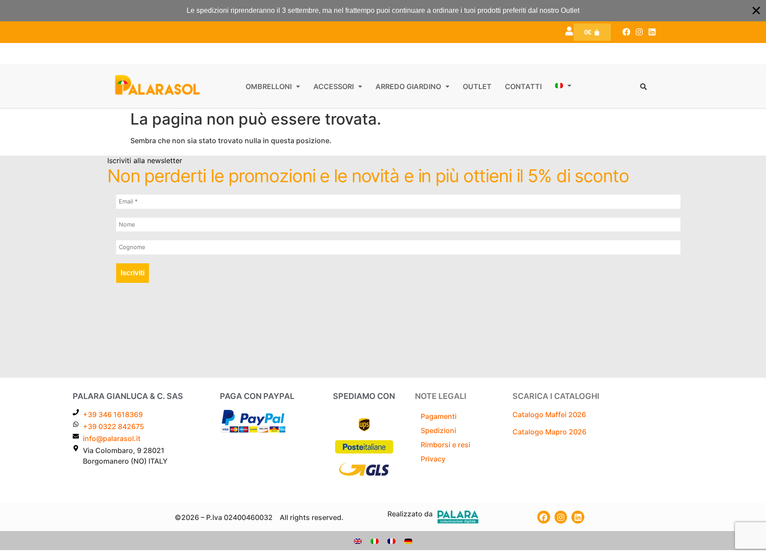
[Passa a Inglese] (357, 541)
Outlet (477, 86)
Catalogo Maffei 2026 (549, 414)
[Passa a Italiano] (374, 541)
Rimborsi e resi (445, 444)
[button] (273, 86)
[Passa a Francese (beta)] (391, 541)
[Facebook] (626, 32)
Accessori (333, 86)
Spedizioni (438, 430)
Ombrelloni (269, 86)
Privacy (433, 458)
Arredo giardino (408, 86)
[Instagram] (639, 32)
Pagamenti (439, 416)
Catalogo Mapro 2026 (549, 431)
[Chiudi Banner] (756, 10)
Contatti (523, 86)
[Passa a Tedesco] (408, 541)
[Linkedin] (651, 32)
